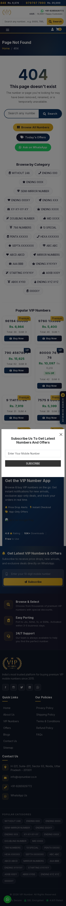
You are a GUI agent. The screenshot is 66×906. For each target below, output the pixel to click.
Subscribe (33, 463)
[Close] (61, 433)
